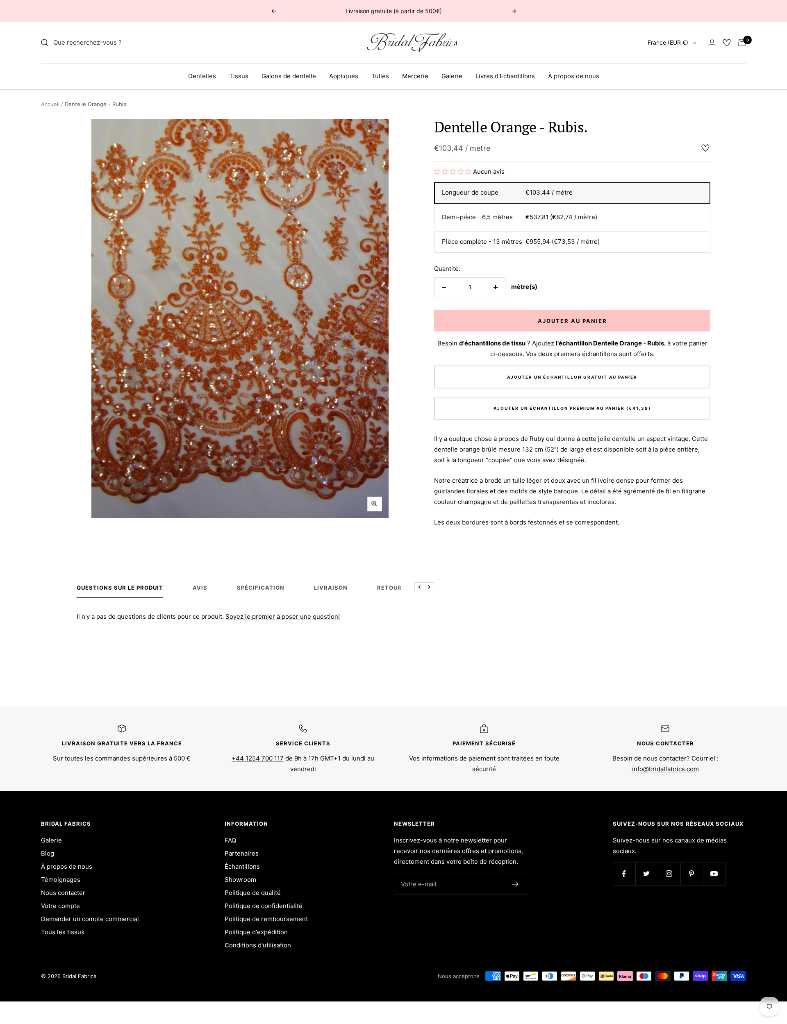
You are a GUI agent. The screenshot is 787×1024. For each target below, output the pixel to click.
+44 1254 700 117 (258, 758)
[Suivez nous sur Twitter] (646, 874)
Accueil (50, 104)
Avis (200, 587)
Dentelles (202, 76)
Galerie (451, 76)
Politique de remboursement (266, 919)
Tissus (238, 76)
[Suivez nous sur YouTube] (714, 874)
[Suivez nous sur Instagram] (669, 874)
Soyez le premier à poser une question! (282, 616)
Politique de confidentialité (264, 906)
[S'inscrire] (515, 884)
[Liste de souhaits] (727, 43)
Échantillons (242, 866)
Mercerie (415, 76)
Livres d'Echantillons (505, 76)
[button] (453, 171)
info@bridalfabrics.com (665, 769)
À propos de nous (573, 76)
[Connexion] (712, 42)
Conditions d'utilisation (258, 945)
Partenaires (242, 853)
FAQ (230, 840)
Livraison (331, 587)
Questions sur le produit (120, 587)
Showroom (240, 879)
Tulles (380, 76)
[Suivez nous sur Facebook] (624, 874)
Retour (389, 587)
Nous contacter (63, 893)
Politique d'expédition (256, 932)
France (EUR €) (668, 42)
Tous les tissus (62, 932)
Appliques (343, 76)
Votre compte (60, 906)
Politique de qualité (253, 893)
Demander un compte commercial (90, 919)
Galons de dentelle (289, 76)
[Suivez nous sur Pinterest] (691, 874)
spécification (260, 587)
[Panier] (742, 42)
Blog (47, 853)
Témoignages (60, 879)
